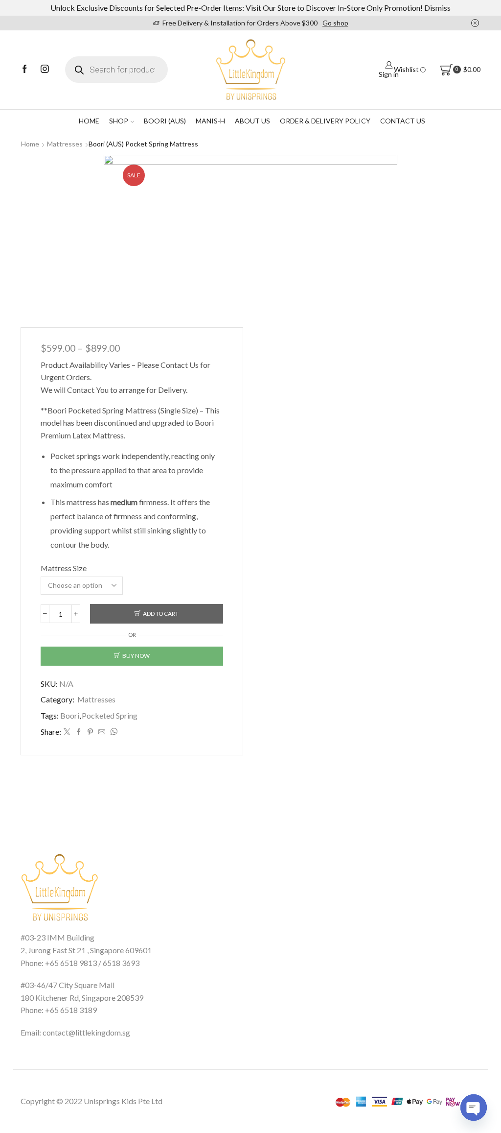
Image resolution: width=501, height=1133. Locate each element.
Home (89, 121)
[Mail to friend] (102, 732)
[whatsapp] (112, 732)
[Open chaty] (473, 1107)
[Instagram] (45, 69)
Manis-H (210, 121)
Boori (69, 715)
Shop (118, 121)
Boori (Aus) (165, 121)
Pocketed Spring (109, 715)
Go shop (335, 23)
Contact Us (402, 121)
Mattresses (65, 144)
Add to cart (161, 613)
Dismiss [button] (437, 7)
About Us (252, 121)
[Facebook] (25, 69)
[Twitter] (67, 732)
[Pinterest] (90, 732)
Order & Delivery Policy (325, 121)
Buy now (136, 655)
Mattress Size (64, 568)
